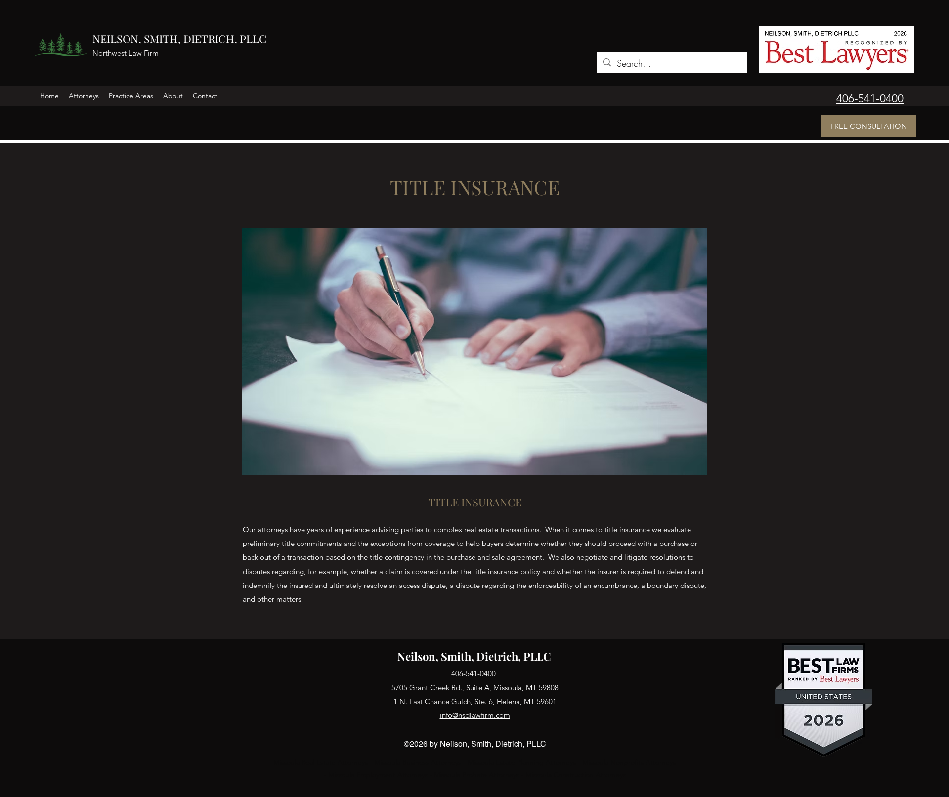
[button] (84, 95)
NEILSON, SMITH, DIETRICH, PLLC (179, 38)
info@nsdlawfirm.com (475, 715)
